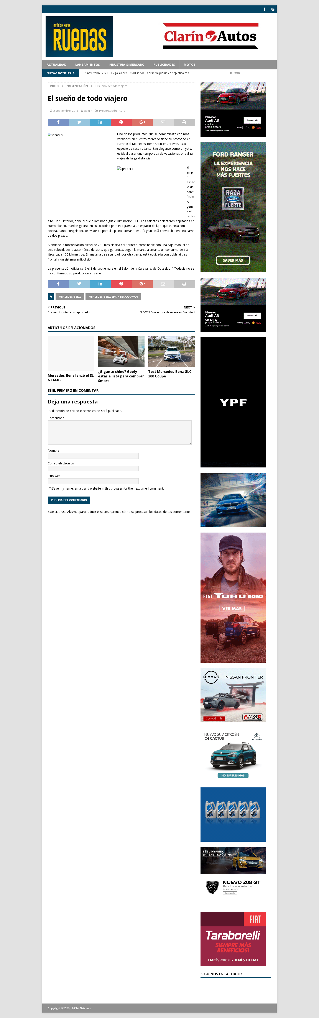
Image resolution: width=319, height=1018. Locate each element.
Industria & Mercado (127, 64)
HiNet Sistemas (81, 1008)
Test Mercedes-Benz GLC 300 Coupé (170, 374)
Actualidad (56, 64)
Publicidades (164, 64)
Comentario (56, 418)
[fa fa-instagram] (273, 9)
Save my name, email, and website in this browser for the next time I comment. (108, 488)
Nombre (53, 450)
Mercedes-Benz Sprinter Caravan (113, 296)
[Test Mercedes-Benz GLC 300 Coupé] (171, 351)
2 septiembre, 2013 (65, 111)
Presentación (108, 111)
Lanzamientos (87, 64)
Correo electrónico (61, 463)
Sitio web (54, 476)
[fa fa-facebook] (264, 9)
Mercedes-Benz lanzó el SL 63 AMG (71, 377)
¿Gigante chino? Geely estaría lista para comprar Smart (121, 376)
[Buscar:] (249, 73)
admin (88, 111)
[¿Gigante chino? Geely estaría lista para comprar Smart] (121, 351)
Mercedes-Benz (70, 296)
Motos (189, 64)
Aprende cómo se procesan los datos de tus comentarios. (150, 512)
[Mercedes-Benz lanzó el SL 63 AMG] (71, 353)
